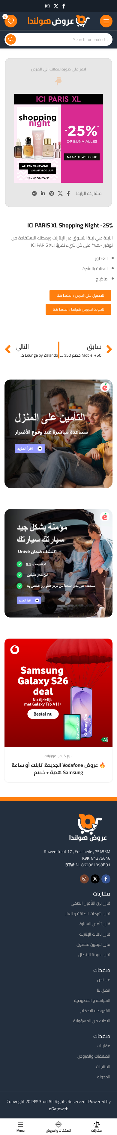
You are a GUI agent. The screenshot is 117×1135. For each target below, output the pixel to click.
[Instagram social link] (48, 6)
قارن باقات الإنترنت (94, 934)
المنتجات (103, 1067)
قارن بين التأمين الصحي (90, 903)
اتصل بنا (103, 990)
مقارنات (103, 1046)
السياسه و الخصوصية (92, 1000)
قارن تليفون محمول (93, 944)
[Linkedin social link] (43, 193)
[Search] (11, 39)
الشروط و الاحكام (95, 1011)
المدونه (103, 1077)
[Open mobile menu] (106, 21)
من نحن (103, 979)
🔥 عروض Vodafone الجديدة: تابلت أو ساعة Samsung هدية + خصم (59, 768)
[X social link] (56, 6)
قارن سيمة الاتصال (94, 954)
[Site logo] (58, 20)
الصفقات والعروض (93, 1056)
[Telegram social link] (34, 193)
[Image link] (87, 826)
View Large (9, 644)
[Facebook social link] (64, 6)
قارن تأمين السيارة (95, 924)
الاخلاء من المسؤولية (91, 1021)
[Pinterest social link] (51, 193)
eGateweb (58, 1108)
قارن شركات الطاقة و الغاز (87, 914)
